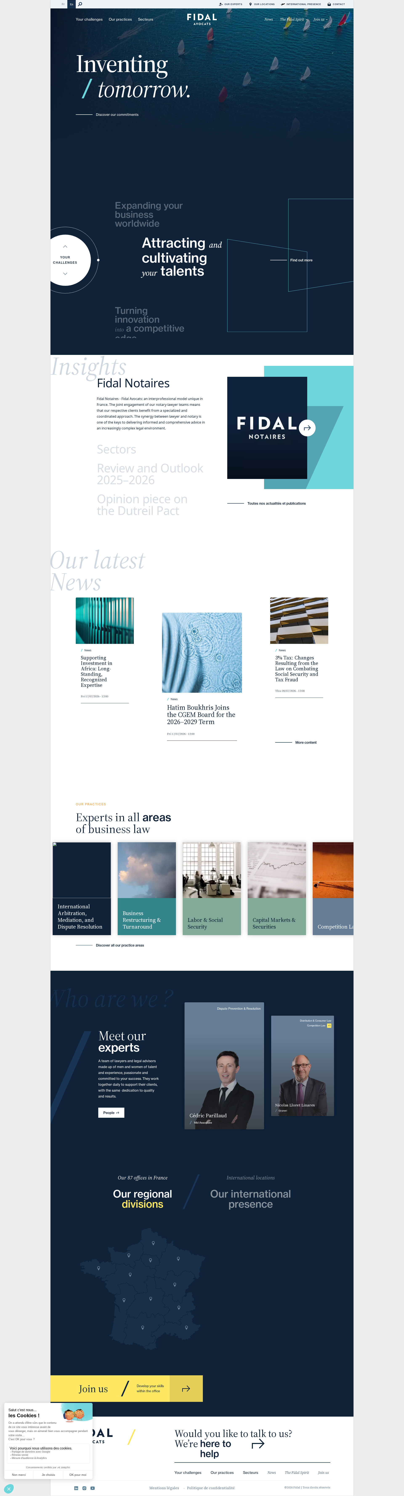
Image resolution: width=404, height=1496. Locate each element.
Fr (63, 4)
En (71, 4)
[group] (72, 888)
